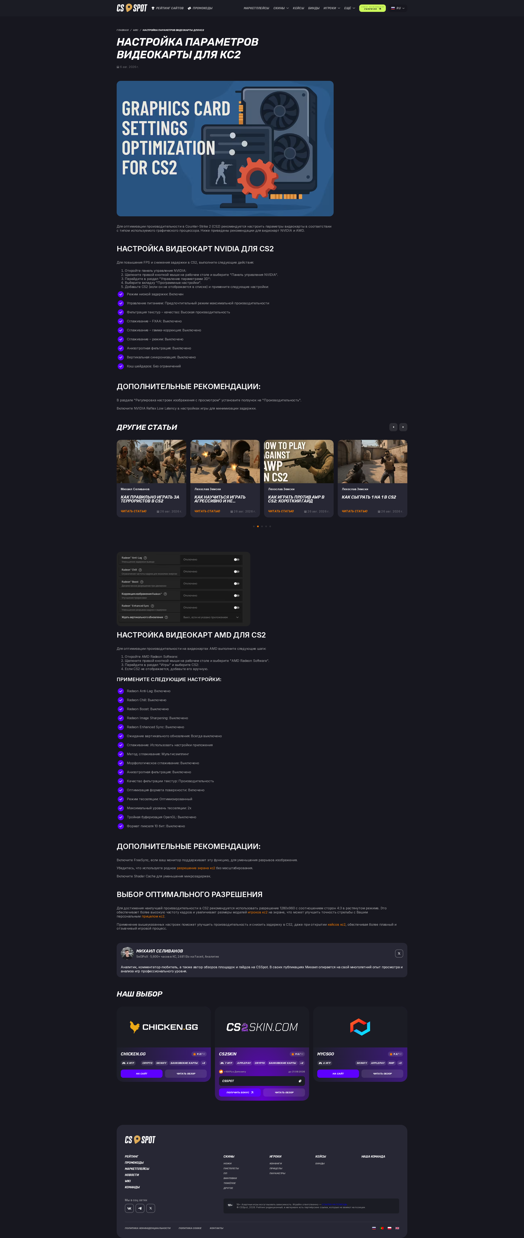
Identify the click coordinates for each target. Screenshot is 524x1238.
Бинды (314, 8)
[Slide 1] (254, 526)
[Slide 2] (258, 526)
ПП (225, 1173)
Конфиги (276, 1163)
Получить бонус (238, 1092)
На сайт (141, 1073)
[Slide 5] (270, 526)
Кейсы (298, 8)
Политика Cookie (190, 1228)
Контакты (216, 1228)
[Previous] (393, 427)
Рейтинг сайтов (170, 8)
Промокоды (202, 8)
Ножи (227, 1163)
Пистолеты (231, 1168)
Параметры (278, 1173)
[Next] (403, 427)
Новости (132, 1175)
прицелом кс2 (153, 916)
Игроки (330, 8)
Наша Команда (373, 1156)
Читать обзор (186, 1073)
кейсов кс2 (337, 924)
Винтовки (230, 1178)
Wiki (127, 1181)
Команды (132, 1187)
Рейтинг (131, 1156)
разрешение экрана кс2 (196, 868)
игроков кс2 (257, 912)
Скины (279, 8)
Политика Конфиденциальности (148, 1228)
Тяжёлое (230, 1183)
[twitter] (399, 953)
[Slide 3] (262, 526)
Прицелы (276, 1168)
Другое (228, 1188)
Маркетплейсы (256, 8)
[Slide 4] (266, 526)
